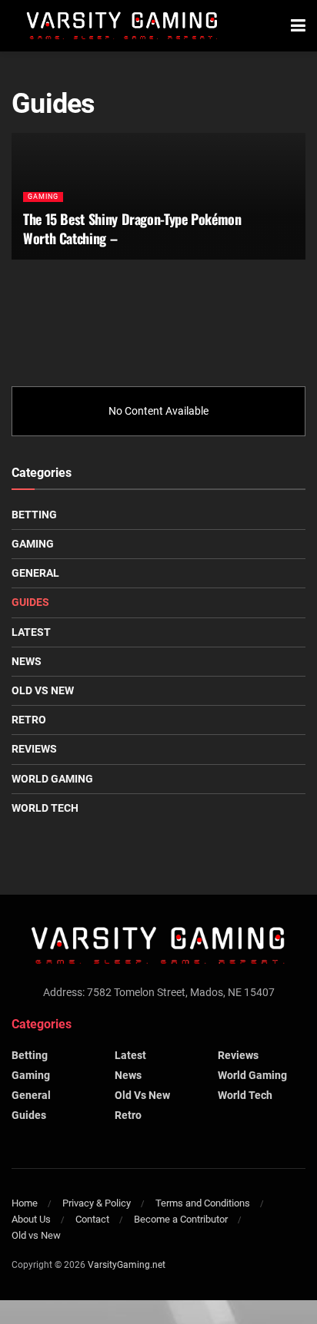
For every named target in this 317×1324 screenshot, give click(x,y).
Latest (31, 632)
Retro (29, 719)
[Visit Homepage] (122, 26)
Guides (30, 602)
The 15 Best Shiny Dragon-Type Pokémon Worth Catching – (132, 228)
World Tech (45, 808)
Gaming (43, 196)
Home (25, 1203)
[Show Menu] (298, 25)
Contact (92, 1219)
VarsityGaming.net (126, 1264)
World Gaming (52, 779)
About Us (31, 1219)
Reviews (34, 749)
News (27, 661)
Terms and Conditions (202, 1203)
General (35, 573)
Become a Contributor (181, 1219)
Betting (34, 514)
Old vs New (43, 690)
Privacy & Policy (96, 1203)
